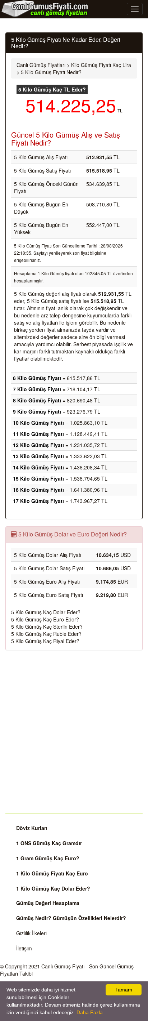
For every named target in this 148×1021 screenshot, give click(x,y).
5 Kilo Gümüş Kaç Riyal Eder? (45, 641)
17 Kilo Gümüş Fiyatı (38, 500)
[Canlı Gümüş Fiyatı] (45, 8)
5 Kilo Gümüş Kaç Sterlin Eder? (47, 626)
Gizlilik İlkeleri (31, 933)
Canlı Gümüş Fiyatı (62, 966)
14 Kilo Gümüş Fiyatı (38, 467)
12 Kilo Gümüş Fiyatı (38, 445)
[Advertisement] (74, 731)
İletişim (24, 948)
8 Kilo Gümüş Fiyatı (37, 400)
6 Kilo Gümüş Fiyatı (37, 378)
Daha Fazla (90, 1012)
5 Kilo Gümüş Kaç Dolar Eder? (45, 612)
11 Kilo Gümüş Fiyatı (38, 433)
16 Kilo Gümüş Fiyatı (38, 489)
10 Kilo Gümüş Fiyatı (38, 422)
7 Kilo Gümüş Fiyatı (37, 389)
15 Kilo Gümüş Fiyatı (38, 478)
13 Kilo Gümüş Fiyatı (38, 456)
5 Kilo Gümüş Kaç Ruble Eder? (46, 633)
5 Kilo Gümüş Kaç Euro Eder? (45, 619)
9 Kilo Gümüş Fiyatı (37, 411)
